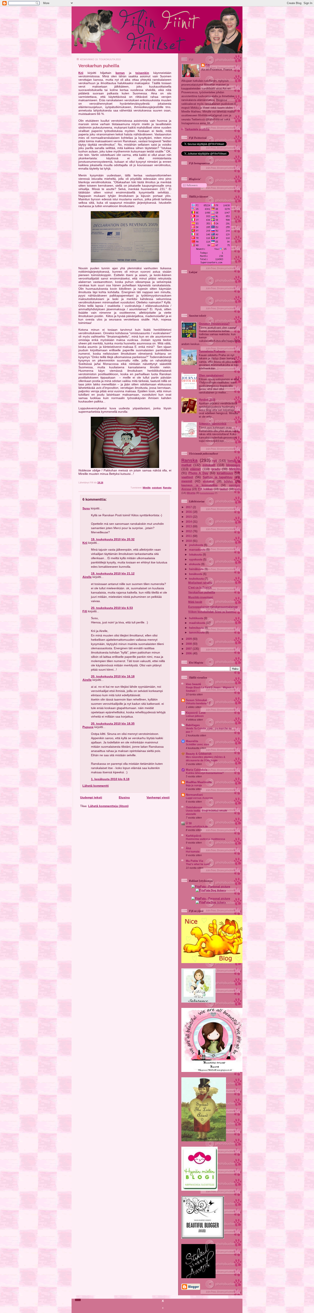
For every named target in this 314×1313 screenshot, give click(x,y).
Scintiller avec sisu (197, 744)
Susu (86, 508)
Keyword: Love (195, 712)
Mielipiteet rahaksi (200, 582)
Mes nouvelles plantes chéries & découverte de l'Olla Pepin (205, 759)
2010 (189, 540)
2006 (189, 653)
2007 (189, 648)
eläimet (195, 469)
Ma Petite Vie (194, 861)
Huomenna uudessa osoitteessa (205, 839)
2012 (189, 531)
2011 (189, 536)
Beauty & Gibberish (198, 753)
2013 (189, 526)
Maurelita (192, 741)
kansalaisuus (207, 493)
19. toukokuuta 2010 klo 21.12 (113, 573)
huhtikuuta (196, 618)
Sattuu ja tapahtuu (217, 477)
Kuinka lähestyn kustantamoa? (205, 773)
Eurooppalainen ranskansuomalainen (213, 606)
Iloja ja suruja (194, 785)
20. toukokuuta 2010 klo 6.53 (112, 608)
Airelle (87, 577)
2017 (189, 507)
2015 (189, 516)
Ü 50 (189, 823)
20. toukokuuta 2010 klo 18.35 (113, 723)
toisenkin (142, 73)
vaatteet (187, 477)
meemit (186, 481)
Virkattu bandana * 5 (198, 703)
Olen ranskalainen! (211, 375)
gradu (215, 469)
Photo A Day (198, 473)
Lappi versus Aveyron (199, 798)
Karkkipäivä (193, 835)
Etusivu (124, 797)
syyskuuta (196, 559)
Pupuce (88, 727)
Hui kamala (193, 851)
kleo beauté (193, 684)
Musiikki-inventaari (200, 597)
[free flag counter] (211, 263)
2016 (189, 511)
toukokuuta (197, 578)
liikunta (191, 493)
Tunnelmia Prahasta (212, 351)
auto (237, 489)
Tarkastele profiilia (197, 129)
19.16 (100, 482)
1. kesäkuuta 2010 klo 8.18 (110, 779)
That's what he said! (198, 864)
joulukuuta (196, 545)
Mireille (147, 487)
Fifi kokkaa (205, 489)
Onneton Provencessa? (214, 323)
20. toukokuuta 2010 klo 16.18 (113, 676)
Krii (80, 73)
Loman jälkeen (195, 716)
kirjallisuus (225, 473)
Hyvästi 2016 (207, 399)
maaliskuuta (197, 622)
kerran (120, 73)
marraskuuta (197, 549)
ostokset (157, 487)
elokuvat (208, 481)
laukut (224, 489)
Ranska (167, 487)
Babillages (193, 725)
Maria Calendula (196, 769)
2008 (189, 643)
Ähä (188, 848)
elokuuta (195, 564)
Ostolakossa (194, 807)
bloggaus (233, 465)
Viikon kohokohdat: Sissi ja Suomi (211, 611)
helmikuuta (197, 627)
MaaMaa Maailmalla (199, 782)
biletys (228, 481)
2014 (189, 521)
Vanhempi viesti (158, 797)
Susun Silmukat (196, 700)
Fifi (84, 611)
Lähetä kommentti (95, 785)
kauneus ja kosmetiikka (199, 485)
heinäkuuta (196, 569)
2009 (189, 638)
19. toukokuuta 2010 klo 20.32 (113, 539)
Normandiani (194, 794)
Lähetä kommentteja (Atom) (108, 806)
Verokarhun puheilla (98, 65)
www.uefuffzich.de (197, 826)
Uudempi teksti (91, 797)
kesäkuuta (196, 574)
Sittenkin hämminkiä (212, 423)
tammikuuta (197, 632)
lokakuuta (196, 554)
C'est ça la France (199, 587)
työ (214, 460)
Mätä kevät (195, 602)
